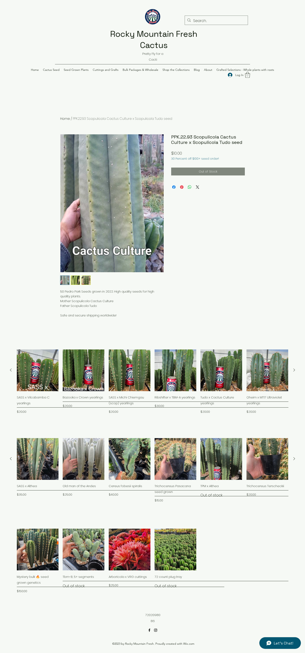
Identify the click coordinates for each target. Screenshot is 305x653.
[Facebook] (149, 630)
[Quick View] (38, 370)
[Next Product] (294, 370)
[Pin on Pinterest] (181, 187)
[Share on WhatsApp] (189, 187)
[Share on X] (197, 187)
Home (65, 118)
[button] (51, 70)
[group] (152, 381)
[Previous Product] (10, 370)
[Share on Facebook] (173, 187)
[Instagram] (156, 630)
